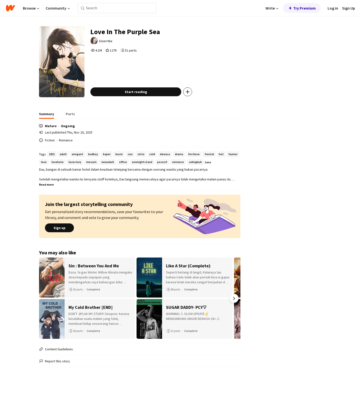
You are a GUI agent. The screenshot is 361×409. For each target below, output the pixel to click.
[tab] (46, 115)
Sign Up (348, 8)
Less (208, 162)
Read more (46, 184)
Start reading (136, 92)
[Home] (10, 8)
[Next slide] (234, 298)
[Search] (82, 8)
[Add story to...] (187, 91)
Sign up (60, 228)
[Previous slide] (45, 298)
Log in (333, 8)
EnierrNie (105, 41)
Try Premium (304, 8)
